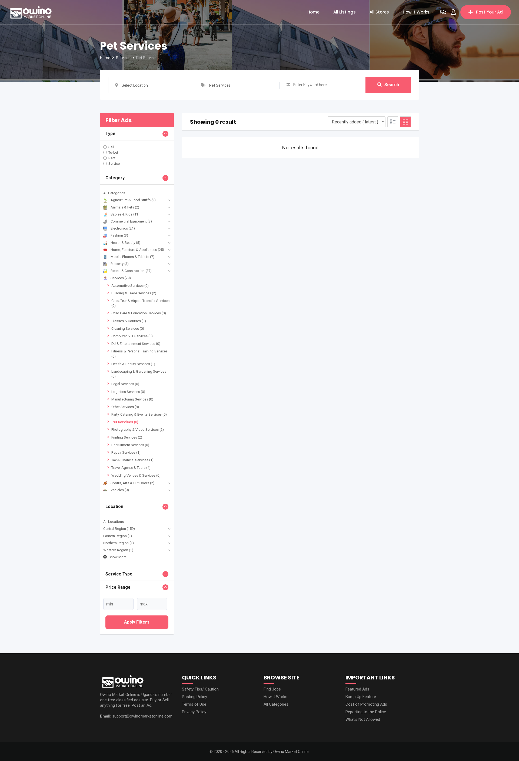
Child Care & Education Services (138, 313)
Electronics (123, 228)
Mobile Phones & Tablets (132, 257)
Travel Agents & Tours (131, 468)
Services (121, 278)
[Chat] (443, 12)
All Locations (113, 522)
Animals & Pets (125, 207)
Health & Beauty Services (133, 364)
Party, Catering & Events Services (139, 414)
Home (313, 12)
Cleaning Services (127, 328)
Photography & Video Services (137, 429)
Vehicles (120, 490)
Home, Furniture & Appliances (137, 250)
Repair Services (126, 452)
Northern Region (118, 543)
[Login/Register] (453, 12)
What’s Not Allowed (362, 719)
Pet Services (124, 422)
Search (391, 84)
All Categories (114, 193)
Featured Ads (357, 689)
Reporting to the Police (365, 711)
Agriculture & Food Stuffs (133, 200)
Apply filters (136, 622)
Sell (111, 147)
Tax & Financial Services (132, 460)
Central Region (119, 529)
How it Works (416, 12)
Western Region (118, 550)
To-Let (113, 152)
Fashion (119, 235)
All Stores (379, 12)
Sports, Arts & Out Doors (132, 483)
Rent (111, 158)
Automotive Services (130, 286)
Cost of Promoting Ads (366, 704)
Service (114, 163)
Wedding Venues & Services (136, 475)
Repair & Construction (131, 271)
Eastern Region (117, 536)
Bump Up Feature (360, 696)
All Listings (344, 12)
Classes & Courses (128, 321)
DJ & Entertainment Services (135, 344)
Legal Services (125, 384)
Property (120, 264)
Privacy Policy (194, 711)
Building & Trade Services (133, 293)
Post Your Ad (489, 12)
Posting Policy (194, 696)
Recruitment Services (130, 445)
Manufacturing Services (132, 399)
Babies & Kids (125, 214)
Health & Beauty (125, 243)
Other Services (125, 407)
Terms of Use (194, 704)
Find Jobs (272, 689)
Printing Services (126, 437)
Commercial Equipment (131, 221)
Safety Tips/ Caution (200, 689)
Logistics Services (128, 392)
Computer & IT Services (132, 336)
